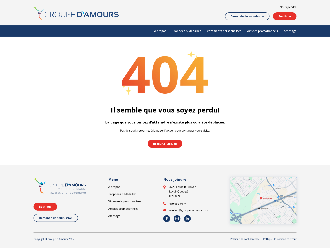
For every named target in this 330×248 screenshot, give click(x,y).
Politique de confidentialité (245, 239)
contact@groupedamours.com (188, 210)
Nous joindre (288, 7)
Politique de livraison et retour (279, 239)
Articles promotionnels (262, 31)
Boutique (284, 16)
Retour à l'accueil (165, 144)
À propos (160, 31)
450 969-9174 (177, 204)
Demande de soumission (247, 16)
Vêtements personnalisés (224, 31)
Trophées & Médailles (186, 31)
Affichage (290, 31)
